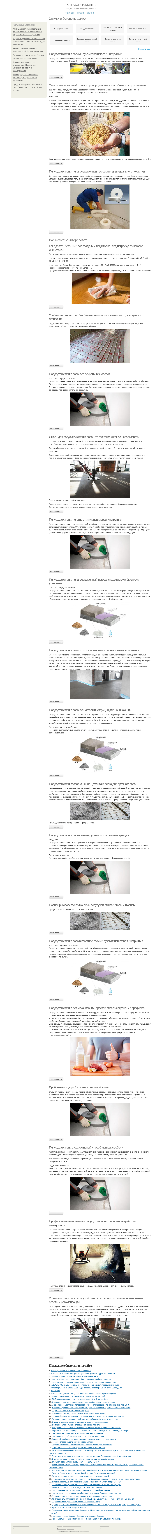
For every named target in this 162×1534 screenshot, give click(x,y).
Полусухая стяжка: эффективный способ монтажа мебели (86, 1147)
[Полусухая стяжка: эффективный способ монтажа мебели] (100, 1193)
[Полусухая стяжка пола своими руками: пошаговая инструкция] (100, 877)
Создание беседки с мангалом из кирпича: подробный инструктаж (81, 1490)
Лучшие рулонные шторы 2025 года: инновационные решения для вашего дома (86, 1387)
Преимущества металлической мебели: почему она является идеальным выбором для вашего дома (96, 1504)
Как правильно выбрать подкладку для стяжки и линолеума (78, 1436)
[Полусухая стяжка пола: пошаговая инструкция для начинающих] (100, 754)
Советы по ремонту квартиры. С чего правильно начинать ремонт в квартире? (86, 1484)
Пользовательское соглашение (72, 1526)
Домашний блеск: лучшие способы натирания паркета (76, 1424)
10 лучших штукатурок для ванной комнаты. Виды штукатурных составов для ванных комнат (93, 1498)
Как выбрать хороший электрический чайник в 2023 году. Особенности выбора (86, 1518)
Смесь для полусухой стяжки (138, 40)
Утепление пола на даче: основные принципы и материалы (78, 1413)
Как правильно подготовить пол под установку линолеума (77, 1433)
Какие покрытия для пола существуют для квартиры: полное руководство (83, 1382)
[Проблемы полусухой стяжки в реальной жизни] (100, 1119)
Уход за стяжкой (87, 28)
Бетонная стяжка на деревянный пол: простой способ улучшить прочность (85, 1419)
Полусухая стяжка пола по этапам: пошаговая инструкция (85, 519)
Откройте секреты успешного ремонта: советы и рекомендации (80, 1422)
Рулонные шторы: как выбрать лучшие (69, 1507)
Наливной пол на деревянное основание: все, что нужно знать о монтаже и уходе (88, 1416)
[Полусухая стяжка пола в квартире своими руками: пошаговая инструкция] (100, 978)
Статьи (90, 12)
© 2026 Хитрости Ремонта (21, 1526)
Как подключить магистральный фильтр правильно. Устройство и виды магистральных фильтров (27, 32)
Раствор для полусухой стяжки (87, 40)
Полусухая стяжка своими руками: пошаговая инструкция (85, 54)
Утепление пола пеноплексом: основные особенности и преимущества (83, 1402)
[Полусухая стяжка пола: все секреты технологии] (100, 409)
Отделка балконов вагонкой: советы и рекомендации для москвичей (82, 1444)
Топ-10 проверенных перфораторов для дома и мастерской (78, 1396)
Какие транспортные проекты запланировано (71, 1370)
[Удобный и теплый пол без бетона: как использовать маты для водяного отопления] (100, 346)
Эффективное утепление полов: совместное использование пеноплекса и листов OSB (90, 1404)
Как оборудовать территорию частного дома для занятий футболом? (25, 77)
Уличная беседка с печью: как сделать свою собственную (77, 1487)
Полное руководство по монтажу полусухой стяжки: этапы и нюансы (92, 905)
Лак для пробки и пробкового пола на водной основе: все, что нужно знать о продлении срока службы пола (99, 1470)
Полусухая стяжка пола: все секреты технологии (79, 374)
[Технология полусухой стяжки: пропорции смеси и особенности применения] (100, 134)
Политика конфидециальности (65, 1529)
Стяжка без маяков (62, 40)
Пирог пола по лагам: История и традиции (70, 1410)
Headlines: (55, 1390)
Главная (69, 12)
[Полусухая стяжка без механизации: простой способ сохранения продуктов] (100, 1056)
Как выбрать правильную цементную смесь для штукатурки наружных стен (84, 1373)
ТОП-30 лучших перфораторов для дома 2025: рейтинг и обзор (80, 1399)
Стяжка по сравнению (138, 28)
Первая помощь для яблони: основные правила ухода (76, 1501)
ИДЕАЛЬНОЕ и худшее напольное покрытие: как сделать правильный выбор (85, 1384)
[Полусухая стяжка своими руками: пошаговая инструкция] (100, 68)
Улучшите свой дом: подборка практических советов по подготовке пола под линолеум (90, 1430)
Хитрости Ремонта (81, 4)
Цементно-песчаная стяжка (113, 40)
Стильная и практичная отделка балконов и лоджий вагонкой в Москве (83, 1459)
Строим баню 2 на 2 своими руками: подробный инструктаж (78, 1447)
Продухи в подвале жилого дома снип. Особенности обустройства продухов (27, 87)
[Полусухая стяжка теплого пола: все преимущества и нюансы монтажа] (100, 684)
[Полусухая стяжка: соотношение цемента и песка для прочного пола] (100, 811)
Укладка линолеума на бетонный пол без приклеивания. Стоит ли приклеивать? (87, 1481)
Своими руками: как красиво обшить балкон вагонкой (74, 1376)
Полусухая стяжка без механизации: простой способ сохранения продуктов (96, 1008)
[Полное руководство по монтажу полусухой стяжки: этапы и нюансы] (100, 921)
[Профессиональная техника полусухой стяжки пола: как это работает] (100, 1263)
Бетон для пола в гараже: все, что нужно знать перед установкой (80, 1476)
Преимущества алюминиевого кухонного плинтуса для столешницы (82, 1496)
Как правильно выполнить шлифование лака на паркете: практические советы (86, 1427)
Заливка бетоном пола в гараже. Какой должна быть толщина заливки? (83, 1473)
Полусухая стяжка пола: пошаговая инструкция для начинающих (90, 710)
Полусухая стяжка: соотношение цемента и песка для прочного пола (92, 784)
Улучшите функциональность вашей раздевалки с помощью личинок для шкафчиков (29, 41)
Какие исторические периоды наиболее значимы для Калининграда (81, 1379)
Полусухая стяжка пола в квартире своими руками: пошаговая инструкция (96, 941)
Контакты (59, 1526)
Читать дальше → (56, 77)
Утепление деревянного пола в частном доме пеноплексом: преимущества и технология (91, 1407)
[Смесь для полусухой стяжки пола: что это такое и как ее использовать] (100, 479)
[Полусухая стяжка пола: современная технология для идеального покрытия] (100, 206)
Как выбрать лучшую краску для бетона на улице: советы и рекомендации (83, 1393)
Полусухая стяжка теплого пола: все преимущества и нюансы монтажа (94, 650)
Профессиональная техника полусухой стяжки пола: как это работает (93, 1221)
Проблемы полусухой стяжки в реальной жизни (79, 1087)
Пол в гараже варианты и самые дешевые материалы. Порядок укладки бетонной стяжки (91, 1456)
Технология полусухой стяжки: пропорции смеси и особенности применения (97, 85)
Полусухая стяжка (61, 28)
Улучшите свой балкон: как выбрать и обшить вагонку (75, 1461)
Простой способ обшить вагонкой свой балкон (72, 1441)
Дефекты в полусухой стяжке (112, 28)
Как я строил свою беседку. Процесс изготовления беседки (78, 1516)
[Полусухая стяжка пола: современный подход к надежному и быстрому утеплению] (100, 620)
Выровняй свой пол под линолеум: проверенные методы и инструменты (84, 1439)
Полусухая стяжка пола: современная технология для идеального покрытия (97, 171)
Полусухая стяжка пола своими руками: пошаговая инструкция (89, 835)
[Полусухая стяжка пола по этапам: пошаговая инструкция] (100, 552)
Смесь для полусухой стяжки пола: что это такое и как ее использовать (94, 437)
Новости (80, 12)
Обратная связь (104, 1526)
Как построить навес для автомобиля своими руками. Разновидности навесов (86, 1493)
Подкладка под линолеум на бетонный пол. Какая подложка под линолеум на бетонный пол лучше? (96, 1478)
